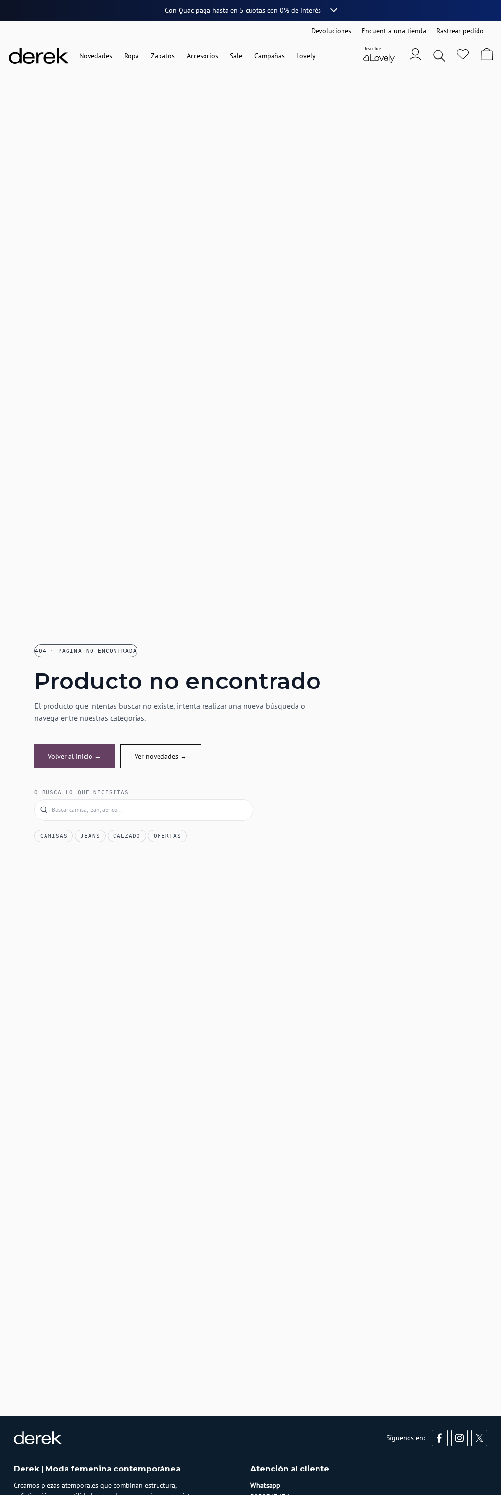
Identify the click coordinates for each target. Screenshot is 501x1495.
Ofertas (167, 836)
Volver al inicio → (74, 756)
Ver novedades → (161, 756)
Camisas (54, 836)
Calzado (126, 836)
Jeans (90, 836)
